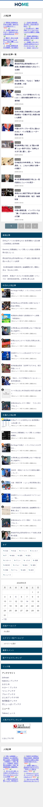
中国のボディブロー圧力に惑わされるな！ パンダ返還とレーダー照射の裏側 (27, 131)
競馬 (21, 555)
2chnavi (5, 677)
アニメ (18, 560)
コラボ (28, 560)
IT (6, 555)
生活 (6, 551)
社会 (14, 551)
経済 (32, 570)
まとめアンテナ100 (10, 697)
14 (27, 601)
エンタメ (35, 551)
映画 (13, 555)
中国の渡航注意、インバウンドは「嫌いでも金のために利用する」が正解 (27, 213)
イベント (24, 551)
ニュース (8, 575)
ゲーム (15, 570)
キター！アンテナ (9, 687)
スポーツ (8, 560)
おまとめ (6, 684)
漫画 (34, 565)
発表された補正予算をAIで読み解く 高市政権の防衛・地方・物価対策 (27, 196)
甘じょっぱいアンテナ (11, 704)
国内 (29, 555)
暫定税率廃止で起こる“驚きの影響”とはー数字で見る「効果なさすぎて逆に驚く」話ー (27, 148)
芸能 (6, 570)
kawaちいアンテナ (10, 680)
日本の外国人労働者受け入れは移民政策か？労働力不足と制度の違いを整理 (27, 114)
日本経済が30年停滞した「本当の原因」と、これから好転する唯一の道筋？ (27, 165)
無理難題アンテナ (9, 700)
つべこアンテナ (8, 690)
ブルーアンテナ (8, 694)
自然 (24, 570)
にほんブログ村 (8, 738)
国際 (36, 560)
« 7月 (4, 619)
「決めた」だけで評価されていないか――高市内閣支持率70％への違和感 (27, 97)
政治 (26, 565)
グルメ (17, 565)
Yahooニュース (8, 713)
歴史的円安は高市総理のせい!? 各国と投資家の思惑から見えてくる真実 (27, 66)
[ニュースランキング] (21, 725)
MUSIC (7, 565)
